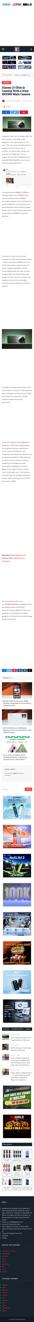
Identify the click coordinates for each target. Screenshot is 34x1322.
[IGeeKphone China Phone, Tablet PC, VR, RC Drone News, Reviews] (17, 49)
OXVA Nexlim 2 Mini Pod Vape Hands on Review (21, 1039)
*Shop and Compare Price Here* (12, 1233)
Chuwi (4, 1287)
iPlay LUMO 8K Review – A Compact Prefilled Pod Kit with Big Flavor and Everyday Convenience (21, 1061)
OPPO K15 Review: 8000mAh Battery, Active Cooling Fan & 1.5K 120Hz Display (17, 730)
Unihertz (4, 1295)
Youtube (4, 1238)
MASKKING (5, 1264)
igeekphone (22, 1319)
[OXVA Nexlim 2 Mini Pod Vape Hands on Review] (5, 1037)
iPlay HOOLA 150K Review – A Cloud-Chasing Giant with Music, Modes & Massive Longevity (21, 1076)
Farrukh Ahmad (14, 101)
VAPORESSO (6, 1254)
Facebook (5, 1235)
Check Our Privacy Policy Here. (11, 1224)
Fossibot (4, 1292)
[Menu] (3, 49)
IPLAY (4, 1269)
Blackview (5, 1290)
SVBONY (4, 1285)
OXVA (4, 1259)
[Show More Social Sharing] (30, 112)
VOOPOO (5, 1256)
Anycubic (5, 1300)
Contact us (5, 1222)
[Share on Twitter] (15, 112)
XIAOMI (28, 1029)
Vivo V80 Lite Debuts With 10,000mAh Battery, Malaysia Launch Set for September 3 (15, 757)
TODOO (4, 1272)
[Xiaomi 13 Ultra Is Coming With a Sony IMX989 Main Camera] (17, 124)
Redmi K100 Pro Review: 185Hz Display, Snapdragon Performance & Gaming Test (17, 703)
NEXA (4, 1261)
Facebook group (11, 604)
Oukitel (4, 1305)
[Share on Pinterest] (24, 112)
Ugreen (4, 1310)
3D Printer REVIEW (17, 1029)
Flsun (3, 1298)
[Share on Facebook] (6, 112)
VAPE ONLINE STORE (8, 1251)
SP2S (3, 1267)
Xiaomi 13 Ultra (21, 192)
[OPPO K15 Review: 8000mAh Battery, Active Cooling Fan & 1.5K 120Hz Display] (17, 717)
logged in (15, 773)
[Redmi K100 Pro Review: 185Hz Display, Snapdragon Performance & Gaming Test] (17, 690)
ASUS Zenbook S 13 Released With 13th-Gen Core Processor (14, 558)
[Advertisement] (17, 26)
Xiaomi (22, 157)
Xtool (3, 1303)
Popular (6, 1029)
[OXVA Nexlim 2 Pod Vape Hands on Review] (5, 1047)
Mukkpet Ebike (6, 1308)
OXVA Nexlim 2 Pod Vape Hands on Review (21, 1049)
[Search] (31, 49)
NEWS (6, 82)
